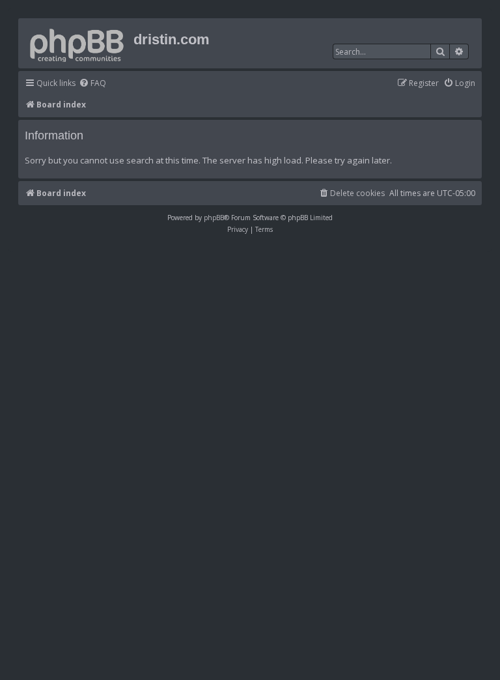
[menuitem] (92, 83)
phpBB (214, 217)
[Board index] (77, 42)
